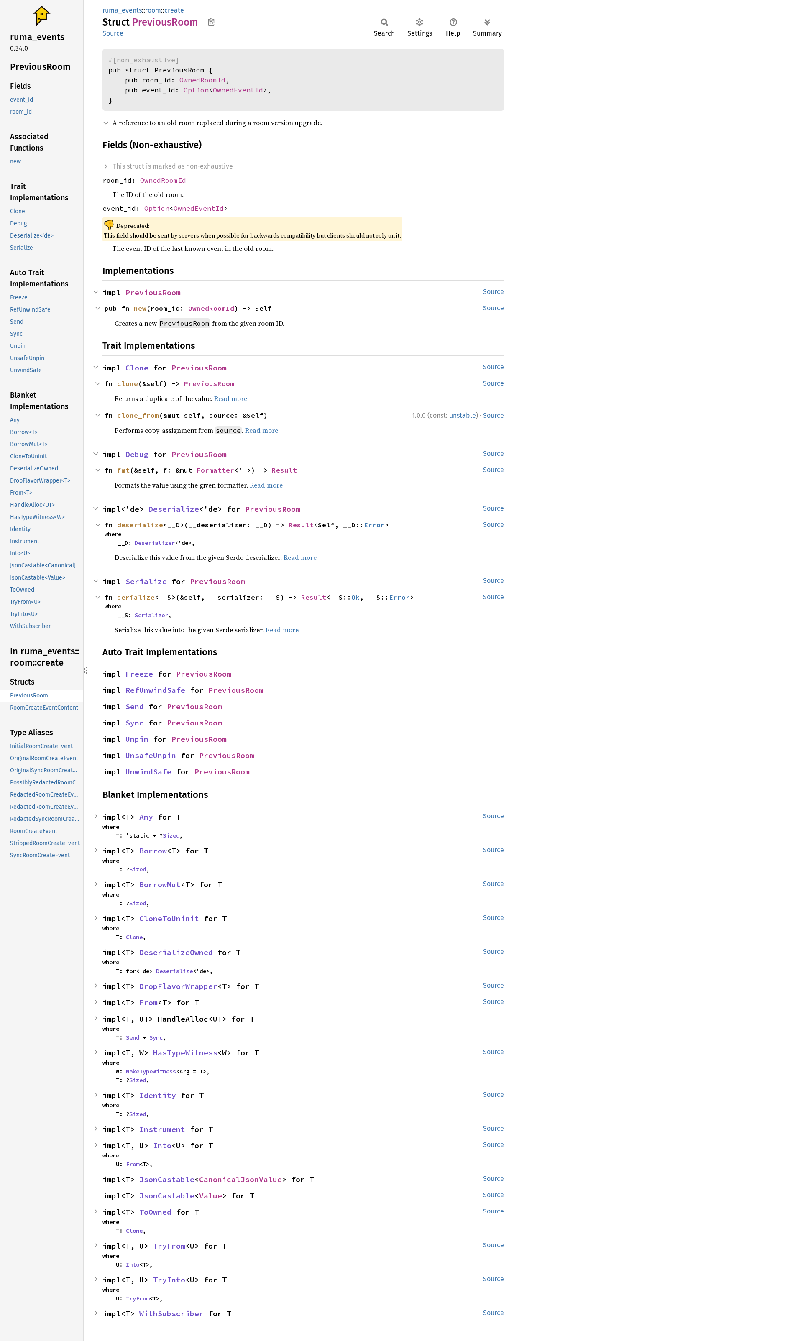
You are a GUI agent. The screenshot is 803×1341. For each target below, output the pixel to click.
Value (210, 1196)
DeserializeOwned (176, 952)
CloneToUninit (169, 918)
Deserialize (173, 509)
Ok (355, 597)
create (174, 10)
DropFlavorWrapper (178, 986)
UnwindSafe (148, 772)
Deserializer (155, 543)
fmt (123, 470)
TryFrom (169, 1246)
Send (134, 706)
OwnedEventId (238, 90)
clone (127, 383)
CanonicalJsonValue (240, 1179)
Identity (157, 1095)
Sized (171, 835)
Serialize (146, 581)
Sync (134, 723)
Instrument (162, 1129)
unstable (462, 415)
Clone (136, 368)
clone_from (138, 415)
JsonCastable (166, 1179)
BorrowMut (160, 884)
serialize (136, 597)
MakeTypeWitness (151, 1071)
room (153, 10)
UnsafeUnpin (150, 755)
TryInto (169, 1280)
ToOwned (155, 1212)
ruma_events (122, 10)
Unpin (136, 739)
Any (146, 817)
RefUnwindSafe (155, 690)
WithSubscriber (171, 1313)
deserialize (140, 525)
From (148, 1002)
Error (374, 525)
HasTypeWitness (185, 1052)
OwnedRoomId (202, 80)
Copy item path (211, 22)
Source (112, 33)
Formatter (215, 470)
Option (196, 90)
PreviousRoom (153, 292)
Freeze (139, 674)
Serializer (151, 615)
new (140, 308)
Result (284, 470)
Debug (136, 454)
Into (162, 1145)
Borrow (153, 851)
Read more (230, 398)
